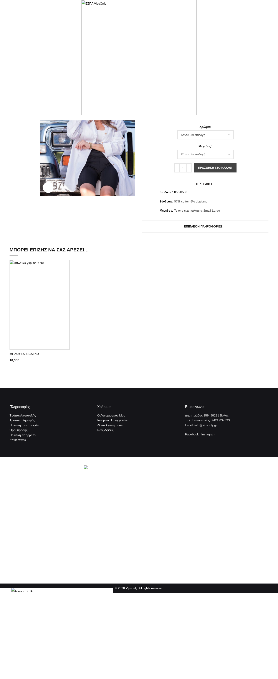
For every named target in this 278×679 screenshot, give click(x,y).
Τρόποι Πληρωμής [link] (22, 420)
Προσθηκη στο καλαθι (215, 167)
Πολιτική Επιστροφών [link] (24, 425)
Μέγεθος (205, 146)
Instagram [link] (208, 434)
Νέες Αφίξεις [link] (105, 430)
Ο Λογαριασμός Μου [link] (111, 415)
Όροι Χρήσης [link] (19, 430)
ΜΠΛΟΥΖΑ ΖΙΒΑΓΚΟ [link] (24, 354)
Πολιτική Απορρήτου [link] (23, 435)
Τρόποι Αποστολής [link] (23, 415)
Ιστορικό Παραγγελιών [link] (112, 420)
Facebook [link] (192, 434)
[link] (87, 130)
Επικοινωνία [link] (18, 440)
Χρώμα (204, 127)
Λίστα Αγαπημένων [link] (110, 425)
